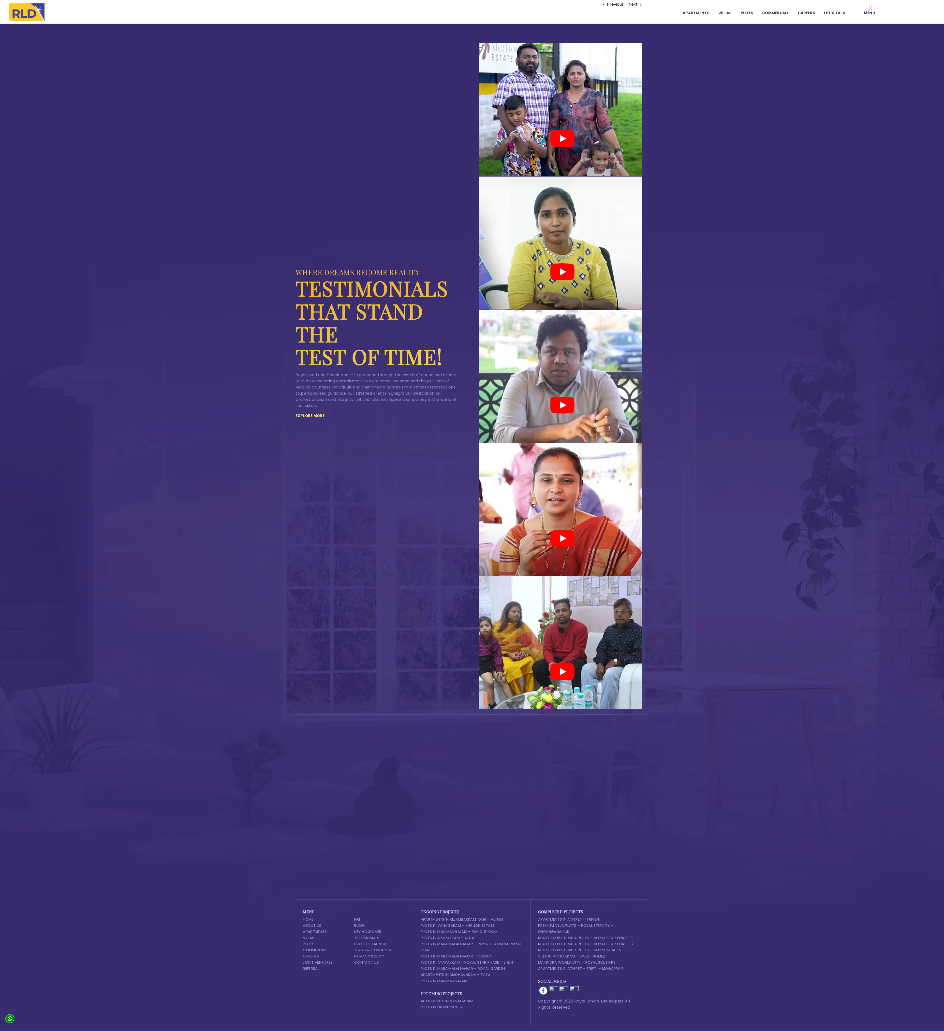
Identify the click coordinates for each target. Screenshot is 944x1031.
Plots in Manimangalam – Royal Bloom (459, 931)
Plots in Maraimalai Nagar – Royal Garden (463, 968)
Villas (308, 937)
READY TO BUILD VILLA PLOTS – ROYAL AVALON (579, 950)
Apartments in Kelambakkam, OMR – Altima (462, 919)
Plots (308, 943)
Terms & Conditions (374, 950)
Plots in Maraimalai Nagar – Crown (456, 956)
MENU (869, 12)
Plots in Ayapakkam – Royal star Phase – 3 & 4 (467, 962)
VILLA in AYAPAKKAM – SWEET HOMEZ (571, 956)
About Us (312, 925)
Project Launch (370, 943)
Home (308, 919)
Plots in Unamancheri (442, 1007)
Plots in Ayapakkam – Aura (447, 937)
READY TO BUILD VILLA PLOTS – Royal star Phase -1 (585, 937)
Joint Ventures (318, 962)
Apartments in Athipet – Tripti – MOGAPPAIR (581, 968)
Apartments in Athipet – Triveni (569, 919)
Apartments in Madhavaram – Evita (455, 974)
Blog (359, 925)
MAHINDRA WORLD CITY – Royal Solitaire (576, 962)
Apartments (315, 931)
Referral (311, 968)
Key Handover (367, 931)
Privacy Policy (369, 956)
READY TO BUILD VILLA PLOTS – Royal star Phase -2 (586, 943)
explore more (309, 415)
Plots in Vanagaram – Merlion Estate (458, 925)
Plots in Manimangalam (444, 980)
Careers (311, 956)
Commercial (315, 950)
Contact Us (366, 962)
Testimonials (366, 937)
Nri (357, 919)
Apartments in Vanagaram (447, 1000)
